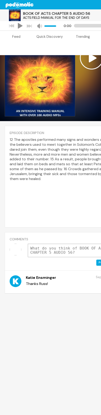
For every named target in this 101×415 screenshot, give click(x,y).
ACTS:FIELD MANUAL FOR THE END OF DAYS (56, 17)
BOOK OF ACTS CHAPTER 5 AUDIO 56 (56, 13)
